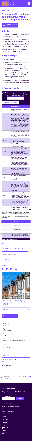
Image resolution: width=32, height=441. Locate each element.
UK (4, 335)
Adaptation (6, 259)
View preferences (16, 229)
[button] (30, 209)
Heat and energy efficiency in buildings (13, 249)
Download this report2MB (11, 25)
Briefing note (6, 330)
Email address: (6, 396)
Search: (4, 98)
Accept (16, 221)
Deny (16, 225)
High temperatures (9, 254)
